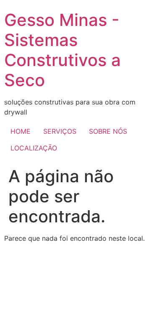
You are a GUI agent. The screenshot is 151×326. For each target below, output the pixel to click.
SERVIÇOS (59, 131)
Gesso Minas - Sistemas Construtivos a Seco (62, 50)
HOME (20, 131)
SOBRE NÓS (108, 131)
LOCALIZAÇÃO (33, 148)
